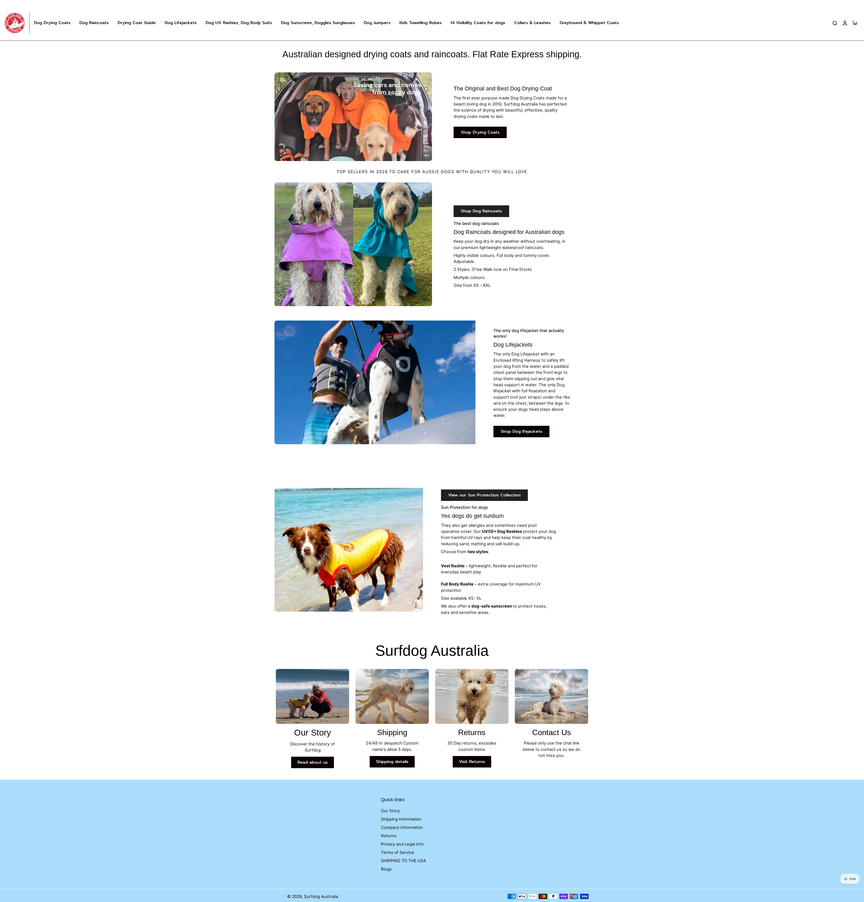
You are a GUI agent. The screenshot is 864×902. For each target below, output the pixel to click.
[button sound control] (426, 155)
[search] (835, 22)
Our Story (390, 810)
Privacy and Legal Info (402, 843)
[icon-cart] (855, 22)
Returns (388, 835)
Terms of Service (397, 852)
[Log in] (845, 23)
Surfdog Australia (321, 896)
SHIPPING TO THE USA (403, 860)
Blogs (386, 868)
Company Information (402, 827)
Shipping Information (401, 819)
